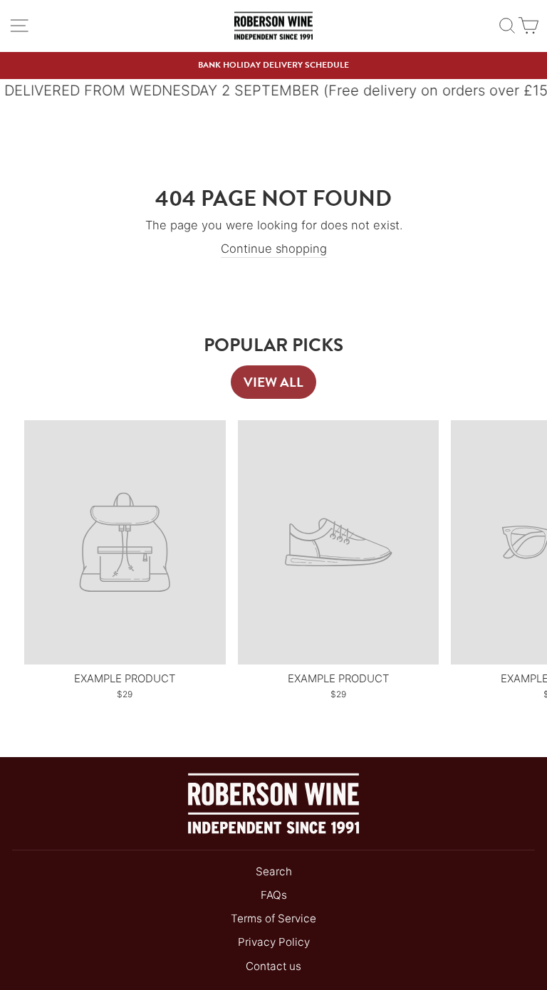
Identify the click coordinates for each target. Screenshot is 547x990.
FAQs (274, 895)
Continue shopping (274, 248)
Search (274, 871)
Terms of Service (273, 918)
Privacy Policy (274, 942)
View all (273, 382)
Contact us (273, 966)
